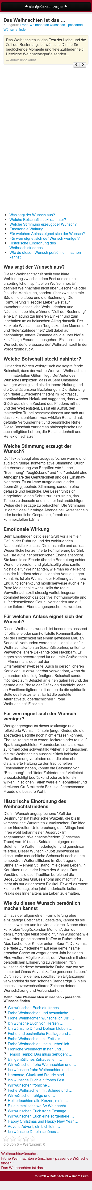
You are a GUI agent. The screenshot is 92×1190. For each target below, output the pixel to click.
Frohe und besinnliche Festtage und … (40, 1033)
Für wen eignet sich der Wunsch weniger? (44, 238)
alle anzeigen (46, 6)
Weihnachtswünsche (18, 1153)
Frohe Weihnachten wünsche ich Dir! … (41, 1018)
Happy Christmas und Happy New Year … (43, 1121)
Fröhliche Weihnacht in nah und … (37, 1049)
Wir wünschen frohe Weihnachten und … (42, 1064)
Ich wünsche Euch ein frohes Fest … (38, 1080)
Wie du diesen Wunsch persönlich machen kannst (45, 255)
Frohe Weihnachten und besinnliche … (40, 1012)
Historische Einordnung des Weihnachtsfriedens (32, 245)
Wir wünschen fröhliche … (30, 1085)
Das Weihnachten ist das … (24, 1167)
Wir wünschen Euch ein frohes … (35, 1007)
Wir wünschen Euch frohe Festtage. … (40, 1111)
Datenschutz (59, 1176)
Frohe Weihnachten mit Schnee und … (40, 1090)
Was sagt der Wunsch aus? (32, 214)
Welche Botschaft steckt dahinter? (37, 219)
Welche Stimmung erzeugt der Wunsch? (43, 224)
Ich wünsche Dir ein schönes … (34, 1131)
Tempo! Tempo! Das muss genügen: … (40, 1054)
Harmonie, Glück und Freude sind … (38, 1074)
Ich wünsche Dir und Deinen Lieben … (40, 1028)
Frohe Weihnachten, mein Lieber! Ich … (41, 1043)
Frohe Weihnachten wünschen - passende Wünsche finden (44, 1161)
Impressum (80, 1176)
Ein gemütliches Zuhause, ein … (35, 1059)
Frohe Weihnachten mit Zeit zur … (36, 1038)
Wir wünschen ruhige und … (31, 1095)
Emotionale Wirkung (26, 229)
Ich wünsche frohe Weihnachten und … (40, 1069)
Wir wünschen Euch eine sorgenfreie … (41, 1116)
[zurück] (76, 65)
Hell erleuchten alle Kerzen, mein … (38, 1100)
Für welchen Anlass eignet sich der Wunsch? (47, 233)
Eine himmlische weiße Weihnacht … (39, 1105)
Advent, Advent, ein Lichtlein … (34, 1126)
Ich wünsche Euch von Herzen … (35, 1023)
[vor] (82, 65)
